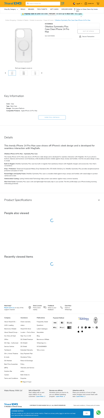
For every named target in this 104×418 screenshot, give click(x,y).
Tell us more (40, 350)
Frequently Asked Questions (42, 323)
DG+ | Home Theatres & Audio (11, 355)
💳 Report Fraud (26, 382)
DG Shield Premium (27, 339)
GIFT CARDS (54, 9)
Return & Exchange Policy (27, 362)
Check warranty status (25, 323)
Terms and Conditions (11, 378)
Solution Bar (8, 371)
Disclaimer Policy (26, 357)
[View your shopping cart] (98, 3)
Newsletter (40, 332)
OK (87, 413)
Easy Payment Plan (27, 354)
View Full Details (52, 117)
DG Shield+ (24, 343)
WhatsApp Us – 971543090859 (42, 344)
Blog (38, 336)
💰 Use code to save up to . (52, 14)
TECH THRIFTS (42, 9)
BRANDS (31, 9)
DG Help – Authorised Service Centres (11, 344)
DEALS (23, 9)
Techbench (7, 350)
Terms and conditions (79, 405)
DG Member (8, 361)
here (61, 413)
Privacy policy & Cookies (93, 405)
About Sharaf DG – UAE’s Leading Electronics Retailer (10, 325)
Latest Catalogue (42, 329)
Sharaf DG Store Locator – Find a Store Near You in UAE (28, 332)
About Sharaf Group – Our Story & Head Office (11, 335)
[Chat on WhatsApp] (98, 413)
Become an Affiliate (43, 339)
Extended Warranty (27, 350)
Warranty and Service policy (27, 369)
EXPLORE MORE (67, 9)
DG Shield (24, 346)
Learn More (39, 396)
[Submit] (27, 3)
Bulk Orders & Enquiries (25, 376)
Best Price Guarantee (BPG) (11, 366)
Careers (6, 375)
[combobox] (43, 4)
